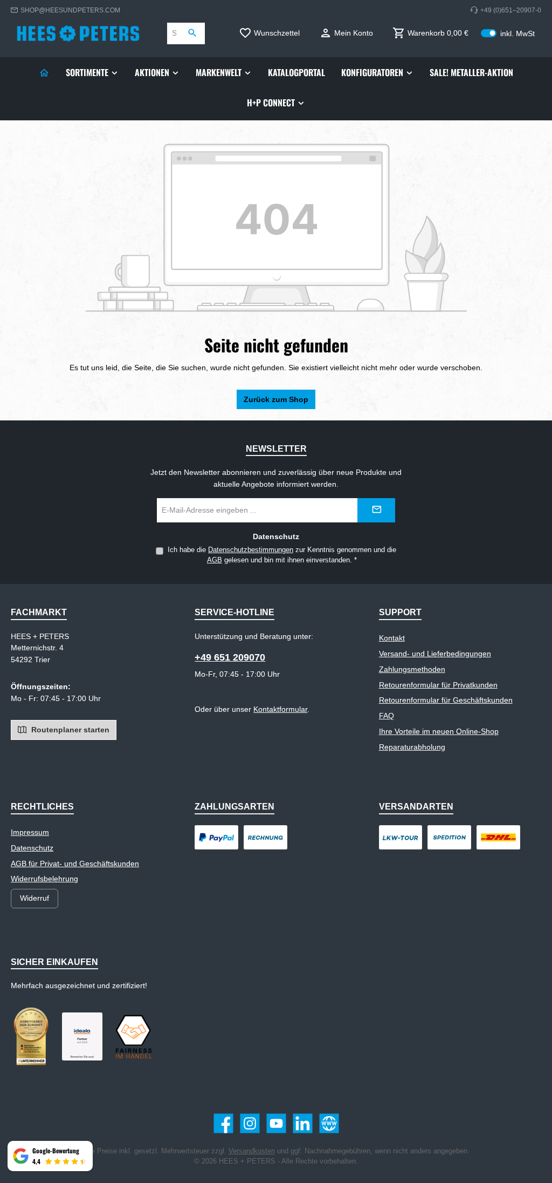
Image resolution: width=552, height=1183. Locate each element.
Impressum (30, 832)
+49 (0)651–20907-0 (510, 9)
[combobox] (174, 33)
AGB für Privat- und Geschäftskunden (75, 863)
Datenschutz (32, 848)
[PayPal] (216, 837)
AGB (214, 560)
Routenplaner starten (69, 729)
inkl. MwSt (507, 33)
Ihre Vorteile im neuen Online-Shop (439, 731)
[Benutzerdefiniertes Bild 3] (82, 1036)
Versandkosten (252, 1151)
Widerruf (34, 898)
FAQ (386, 715)
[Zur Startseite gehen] (78, 33)
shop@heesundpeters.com (70, 9)
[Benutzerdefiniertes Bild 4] (133, 1036)
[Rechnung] (265, 837)
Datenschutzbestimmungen (250, 550)
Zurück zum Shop (276, 399)
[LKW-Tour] (401, 837)
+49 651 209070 (230, 657)
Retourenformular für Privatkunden (438, 685)
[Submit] (376, 510)
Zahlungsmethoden (412, 669)
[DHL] (498, 837)
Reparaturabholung (412, 747)
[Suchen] (193, 33)
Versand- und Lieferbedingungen (435, 653)
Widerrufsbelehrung (44, 878)
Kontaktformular (280, 709)
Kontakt (392, 638)
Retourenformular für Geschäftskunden (446, 700)
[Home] (44, 72)
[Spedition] (449, 837)
